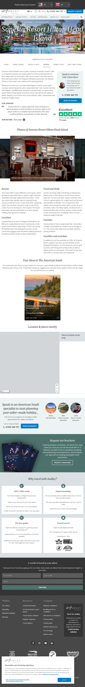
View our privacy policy (51, 674)
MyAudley (5, 609)
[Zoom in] (56, 385)
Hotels (46, 64)
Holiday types (21, 17)
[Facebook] (33, 643)
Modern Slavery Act (50, 627)
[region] (30, 363)
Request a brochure (62, 463)
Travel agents (28, 623)
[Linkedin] (52, 643)
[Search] (81, 17)
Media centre (48, 634)
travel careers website (73, 630)
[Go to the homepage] (10, 11)
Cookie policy (48, 623)
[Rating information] (24, 119)
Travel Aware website (30, 615)
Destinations (7, 17)
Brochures (65, 17)
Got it (64, 680)
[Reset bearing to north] (56, 391)
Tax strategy (48, 630)
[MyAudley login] (39, 11)
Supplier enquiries (29, 619)
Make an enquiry (70, 101)
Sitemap (5, 617)
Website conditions (50, 606)
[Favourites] (36, 11)
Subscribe (42, 587)
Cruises (33, 17)
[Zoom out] (56, 388)
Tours (6, 64)
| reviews (69, 118)
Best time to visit (75, 64)
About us (54, 17)
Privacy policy (48, 619)
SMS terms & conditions (51, 615)
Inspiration (42, 17)
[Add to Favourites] (79, 25)
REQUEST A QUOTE (75, 11)
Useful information (29, 606)
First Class (18, 120)
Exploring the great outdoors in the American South (40, 307)
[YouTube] (46, 643)
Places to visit (33, 64)
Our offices (6, 606)
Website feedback (8, 613)
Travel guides (18, 64)
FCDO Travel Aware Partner (63, 528)
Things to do (58, 64)
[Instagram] (39, 643)
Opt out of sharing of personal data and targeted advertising (17, 680)
